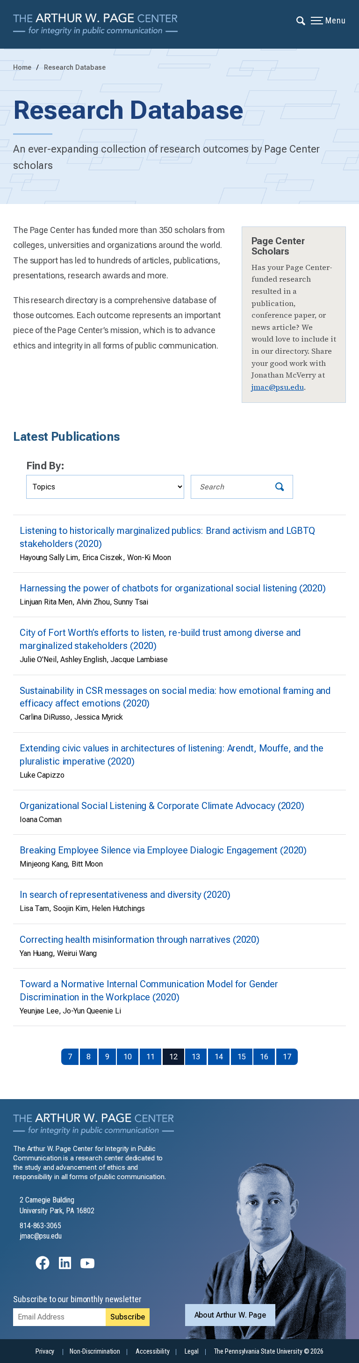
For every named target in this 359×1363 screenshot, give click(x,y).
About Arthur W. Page (230, 1315)
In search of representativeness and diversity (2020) (125, 894)
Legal (191, 1352)
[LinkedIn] (65, 1267)
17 (287, 1056)
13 (196, 1056)
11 (150, 1056)
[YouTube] (87, 1267)
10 (127, 1056)
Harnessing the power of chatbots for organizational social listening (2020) (173, 588)
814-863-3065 (40, 1225)
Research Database (75, 68)
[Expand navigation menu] (301, 20)
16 (264, 1056)
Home (22, 68)
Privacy (45, 1352)
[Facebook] (43, 1267)
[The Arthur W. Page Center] (98, 24)
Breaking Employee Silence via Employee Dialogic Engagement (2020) (163, 850)
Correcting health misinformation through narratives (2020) (139, 939)
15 (241, 1056)
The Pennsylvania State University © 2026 (268, 1352)
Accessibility (152, 1352)
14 (219, 1056)
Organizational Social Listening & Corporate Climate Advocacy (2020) (162, 806)
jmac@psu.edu (277, 387)
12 (173, 1056)
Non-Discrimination (95, 1352)
